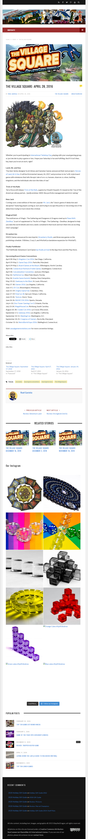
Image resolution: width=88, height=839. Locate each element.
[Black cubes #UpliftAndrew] (62, 568)
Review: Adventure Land (32, 414)
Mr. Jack (46, 202)
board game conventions (31, 382)
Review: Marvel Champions (39, 806)
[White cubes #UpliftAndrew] (24, 568)
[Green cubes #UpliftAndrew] (24, 681)
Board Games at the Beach (29, 265)
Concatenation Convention (23, 272)
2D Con (16, 287)
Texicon (18, 297)
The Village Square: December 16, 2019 (14, 449)
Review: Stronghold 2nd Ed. (57, 414)
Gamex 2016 (20, 284)
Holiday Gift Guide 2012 (38, 793)
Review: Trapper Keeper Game (27, 745)
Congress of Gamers (28, 319)
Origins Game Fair (22, 291)
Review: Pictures (36, 802)
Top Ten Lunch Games (24, 766)
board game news (47, 382)
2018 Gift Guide (35, 797)
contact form (38, 835)
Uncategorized (76, 94)
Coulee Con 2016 (24, 309)
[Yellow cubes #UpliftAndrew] (24, 606)
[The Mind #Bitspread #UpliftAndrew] (62, 493)
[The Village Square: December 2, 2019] (44, 438)
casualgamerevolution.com (20, 328)
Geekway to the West (23, 281)
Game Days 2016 (25, 262)
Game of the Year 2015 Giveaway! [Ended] (32, 735)
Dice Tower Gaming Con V (24, 303)
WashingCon (25, 316)
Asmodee (19, 382)
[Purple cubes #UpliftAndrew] (24, 643)
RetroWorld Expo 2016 (28, 322)
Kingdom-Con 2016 (26, 259)
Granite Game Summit (21, 278)
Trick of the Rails (30, 190)
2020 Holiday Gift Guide (17, 793)
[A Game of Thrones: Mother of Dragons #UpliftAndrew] (24, 493)
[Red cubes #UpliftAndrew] (62, 606)
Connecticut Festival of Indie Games (27, 268)
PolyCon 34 (19, 294)
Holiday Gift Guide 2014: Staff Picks (42, 811)
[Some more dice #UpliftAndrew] (62, 531)
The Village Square (62, 94)
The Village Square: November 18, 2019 (67, 449)
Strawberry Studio (45, 237)
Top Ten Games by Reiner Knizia (28, 724)
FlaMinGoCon (18, 275)
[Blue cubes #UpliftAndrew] (62, 681)
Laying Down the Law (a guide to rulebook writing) (36, 756)
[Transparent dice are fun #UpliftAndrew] (24, 531)
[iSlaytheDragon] (44, 17)
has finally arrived (43, 250)
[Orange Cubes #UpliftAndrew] (62, 643)
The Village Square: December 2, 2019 (40, 449)
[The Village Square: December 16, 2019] (17, 438)
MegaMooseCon (21, 306)
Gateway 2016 (24, 313)
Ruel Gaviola (12, 94)
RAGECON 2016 (22, 300)
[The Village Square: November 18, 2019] (70, 438)
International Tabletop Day (41, 155)
